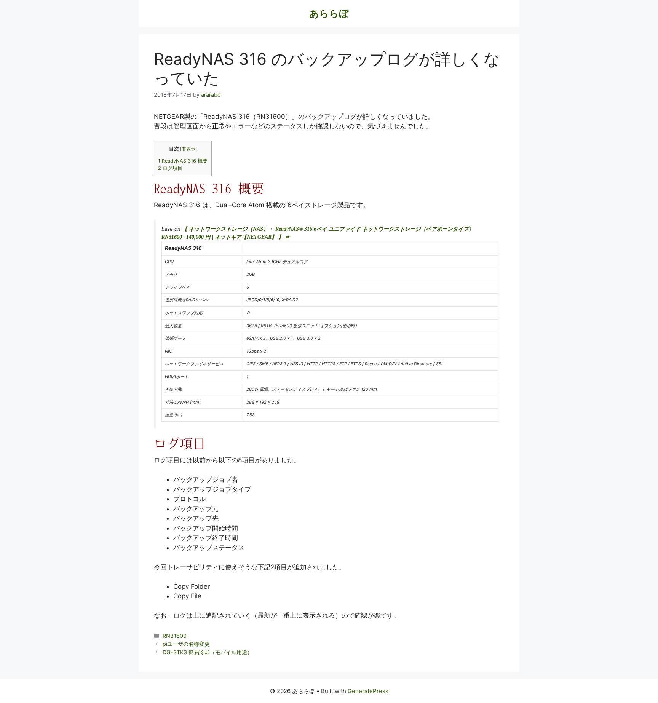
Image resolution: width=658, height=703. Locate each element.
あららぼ (329, 13)
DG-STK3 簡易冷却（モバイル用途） (207, 652)
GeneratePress (368, 691)
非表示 (188, 149)
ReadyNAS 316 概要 (183, 161)
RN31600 (175, 636)
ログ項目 (170, 168)
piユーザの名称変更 (186, 644)
